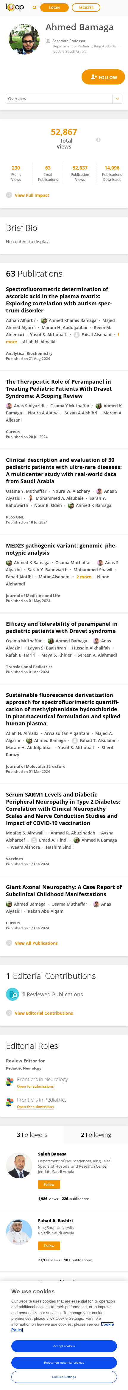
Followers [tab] (32, 1135)
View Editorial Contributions (44, 1013)
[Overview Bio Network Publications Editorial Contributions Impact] (64, 99)
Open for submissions (35, 1086)
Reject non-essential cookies (64, 1362)
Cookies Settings (64, 1376)
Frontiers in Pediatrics (42, 1100)
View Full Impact (32, 195)
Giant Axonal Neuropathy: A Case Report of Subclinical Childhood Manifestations (64, 890)
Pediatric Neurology (23, 1068)
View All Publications (36, 943)
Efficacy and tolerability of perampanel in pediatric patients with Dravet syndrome (62, 627)
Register (86, 7)
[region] (64, 1335)
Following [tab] (96, 1135)
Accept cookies (63, 1346)
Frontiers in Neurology (42, 1079)
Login (54, 7)
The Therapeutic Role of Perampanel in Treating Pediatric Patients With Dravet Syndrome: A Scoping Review (59, 388)
